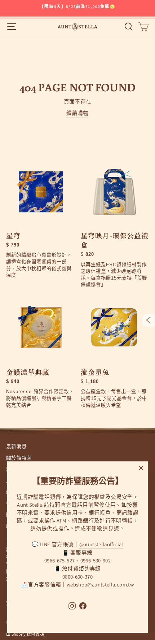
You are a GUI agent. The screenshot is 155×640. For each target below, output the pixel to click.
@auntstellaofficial (101, 544)
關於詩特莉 (19, 458)
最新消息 (16, 446)
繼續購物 (77, 113)
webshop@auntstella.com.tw (100, 584)
